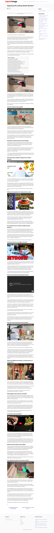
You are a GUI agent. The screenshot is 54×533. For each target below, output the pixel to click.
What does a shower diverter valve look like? (14, 60)
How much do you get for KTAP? (43, 31)
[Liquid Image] (11, 1)
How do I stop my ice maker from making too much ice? (43, 19)
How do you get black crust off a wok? (43, 34)
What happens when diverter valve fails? (14, 68)
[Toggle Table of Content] (27, 57)
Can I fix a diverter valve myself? (12, 59)
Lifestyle (44, 1)
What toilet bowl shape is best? (43, 29)
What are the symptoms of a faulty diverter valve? (15, 62)
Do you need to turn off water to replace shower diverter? (16, 63)
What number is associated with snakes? (43, 21)
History (40, 1)
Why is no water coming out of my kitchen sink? (43, 24)
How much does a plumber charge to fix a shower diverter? (16, 61)
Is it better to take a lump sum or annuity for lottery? (43, 16)
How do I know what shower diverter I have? (14, 65)
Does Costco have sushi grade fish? (43, 36)
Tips (7, 504)
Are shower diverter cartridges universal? (14, 64)
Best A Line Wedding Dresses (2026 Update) (43, 26)
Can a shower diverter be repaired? (13, 58)
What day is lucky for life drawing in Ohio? (42, 39)
